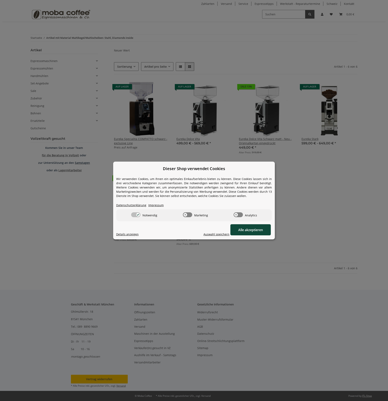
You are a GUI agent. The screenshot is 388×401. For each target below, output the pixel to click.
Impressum (156, 205)
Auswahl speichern (216, 234)
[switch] (135, 214)
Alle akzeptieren (250, 230)
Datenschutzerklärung (131, 205)
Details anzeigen (127, 234)
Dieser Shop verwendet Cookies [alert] (194, 168)
